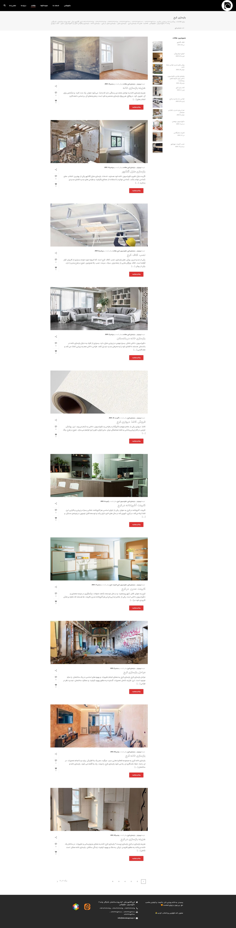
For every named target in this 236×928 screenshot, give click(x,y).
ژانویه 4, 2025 (104, 501)
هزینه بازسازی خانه (134, 88)
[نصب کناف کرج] (99, 225)
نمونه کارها (44, 5)
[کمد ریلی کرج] (157, 91)
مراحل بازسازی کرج (134, 672)
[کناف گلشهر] (157, 46)
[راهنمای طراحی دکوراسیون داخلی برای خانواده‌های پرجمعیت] (157, 80)
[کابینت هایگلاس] (157, 137)
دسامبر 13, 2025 (109, 84)
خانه (183, 28)
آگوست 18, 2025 (114, 418)
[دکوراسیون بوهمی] (157, 125)
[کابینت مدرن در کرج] (99, 558)
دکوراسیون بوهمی (178, 121)
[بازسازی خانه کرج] (99, 725)
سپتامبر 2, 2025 (109, 334)
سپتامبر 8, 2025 (99, 251)
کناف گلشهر (180, 42)
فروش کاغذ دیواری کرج (131, 422)
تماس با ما (12, 5)
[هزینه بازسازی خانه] (99, 58)
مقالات (33, 5)
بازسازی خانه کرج (135, 756)
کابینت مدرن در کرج (133, 589)
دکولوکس (67, 5)
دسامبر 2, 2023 (114, 668)
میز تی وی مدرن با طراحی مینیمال (176, 111)
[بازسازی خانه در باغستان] (99, 308)
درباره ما (23, 5)
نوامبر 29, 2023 (114, 752)
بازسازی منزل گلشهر (133, 171)
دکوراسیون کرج (122, 251)
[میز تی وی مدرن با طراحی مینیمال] (157, 114)
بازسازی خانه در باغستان (131, 338)
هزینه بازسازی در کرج (132, 839)
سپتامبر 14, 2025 (109, 167)
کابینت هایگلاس (179, 133)
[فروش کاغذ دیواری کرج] (99, 392)
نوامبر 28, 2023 (114, 835)
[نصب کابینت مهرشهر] (157, 148)
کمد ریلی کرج (180, 88)
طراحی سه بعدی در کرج (177, 99)
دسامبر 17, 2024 (96, 585)
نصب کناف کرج (136, 255)
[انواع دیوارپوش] (157, 57)
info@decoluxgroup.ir (126, 918)
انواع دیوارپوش (179, 54)
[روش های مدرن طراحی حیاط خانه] (157, 69)
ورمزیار (139, 84)
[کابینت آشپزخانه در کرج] (99, 475)
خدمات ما (56, 5)
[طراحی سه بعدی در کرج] (157, 103)
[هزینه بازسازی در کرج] (99, 809)
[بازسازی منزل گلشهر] (99, 141)
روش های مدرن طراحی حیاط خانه (175, 66)
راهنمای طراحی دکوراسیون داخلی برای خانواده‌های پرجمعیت (176, 78)
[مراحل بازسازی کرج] (99, 642)
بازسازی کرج (131, 84)
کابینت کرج (113, 585)
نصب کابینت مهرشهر (177, 144)
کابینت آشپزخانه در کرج (131, 505)
